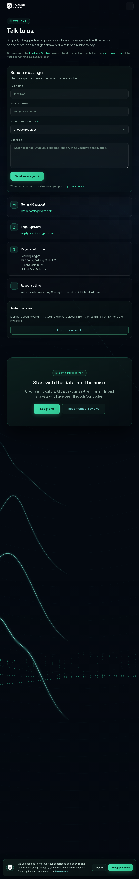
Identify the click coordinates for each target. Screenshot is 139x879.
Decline (99, 867)
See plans (47, 409)
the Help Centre (39, 53)
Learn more (61, 871)
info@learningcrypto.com (36, 211)
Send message (25, 176)
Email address (20, 103)
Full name (17, 85)
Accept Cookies (120, 867)
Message (17, 139)
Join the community (69, 330)
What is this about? (24, 121)
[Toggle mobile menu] (130, 6)
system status (112, 53)
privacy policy (75, 186)
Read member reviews (83, 409)
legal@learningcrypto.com (37, 233)
